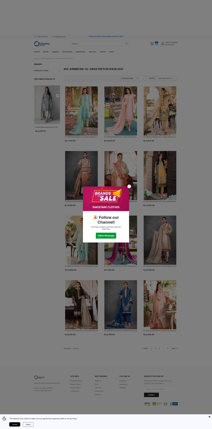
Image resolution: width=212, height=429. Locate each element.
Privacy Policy (72, 418)
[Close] (209, 416)
